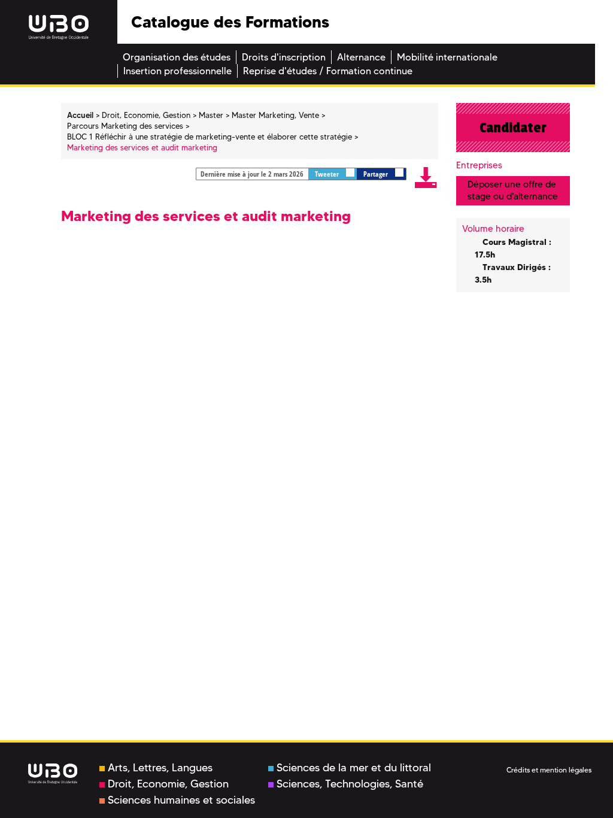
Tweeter (328, 174)
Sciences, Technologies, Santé (350, 783)
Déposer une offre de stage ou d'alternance (513, 190)
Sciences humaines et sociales (181, 800)
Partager (376, 174)
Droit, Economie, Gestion (168, 783)
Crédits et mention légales (548, 769)
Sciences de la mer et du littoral (354, 767)
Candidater (513, 128)
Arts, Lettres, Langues (160, 767)
